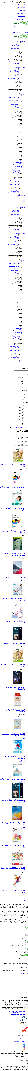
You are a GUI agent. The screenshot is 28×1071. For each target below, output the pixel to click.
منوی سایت (25, 38)
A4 (23, 398)
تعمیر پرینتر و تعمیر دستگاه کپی (17, 1014)
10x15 (22, 393)
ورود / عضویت (19, 13)
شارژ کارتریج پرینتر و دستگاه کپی (17, 1011)
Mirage (22, 383)
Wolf (22, 384)
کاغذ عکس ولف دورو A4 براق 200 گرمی (13, 577)
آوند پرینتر (17, 1053)
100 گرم (21, 405)
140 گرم (21, 414)
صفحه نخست (21, 7)
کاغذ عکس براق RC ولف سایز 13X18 (14, 643)
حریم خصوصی (21, 1039)
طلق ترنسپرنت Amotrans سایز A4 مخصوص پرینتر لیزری (14, 554)
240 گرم (21, 423)
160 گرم (21, 417)
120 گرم (21, 410)
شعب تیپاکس (21, 1042)
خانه (24, 427)
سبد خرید (21, 199)
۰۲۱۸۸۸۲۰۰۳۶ (21, 4)
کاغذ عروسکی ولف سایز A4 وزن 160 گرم (12, 487)
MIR (22, 381)
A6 (23, 399)
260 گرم (21, 424)
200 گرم (21, 420)
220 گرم (21, 421)
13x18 (22, 395)
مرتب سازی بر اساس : (22, 437)
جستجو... (26, 1060)
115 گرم (21, 408)
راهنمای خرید (22, 1038)
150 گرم (21, 415)
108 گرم (21, 407)
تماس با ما (22, 10)
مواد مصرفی (18, 427)
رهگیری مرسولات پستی (19, 1041)
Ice (23, 380)
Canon (22, 378)
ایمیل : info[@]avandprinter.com (20, 974)
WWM (22, 386)
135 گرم (21, 413)
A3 (23, 396)
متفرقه (22, 387)
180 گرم (21, 418)
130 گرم (21, 411)
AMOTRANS (20, 377)
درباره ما (23, 8)
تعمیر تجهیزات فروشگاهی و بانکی (17, 1012)
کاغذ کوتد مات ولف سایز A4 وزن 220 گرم (12, 779)
